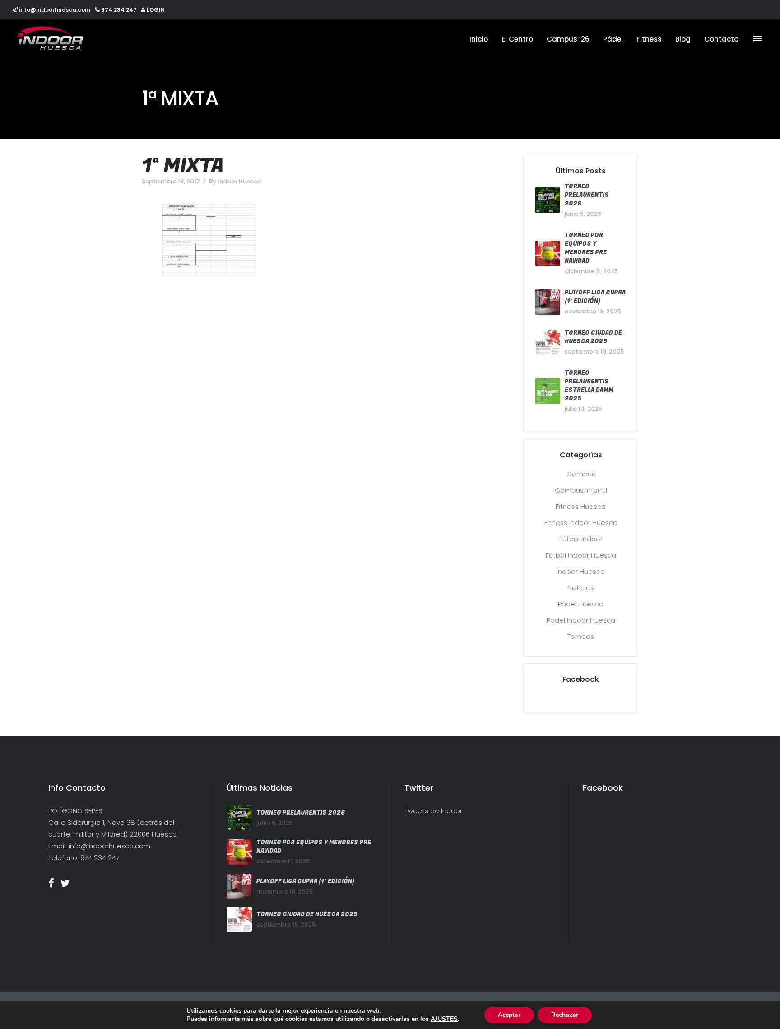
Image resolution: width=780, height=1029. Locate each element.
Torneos (580, 636)
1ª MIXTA (183, 166)
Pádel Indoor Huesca (581, 620)
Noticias (580, 587)
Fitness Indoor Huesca (581, 522)
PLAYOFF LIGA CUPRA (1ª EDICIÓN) (595, 296)
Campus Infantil (581, 490)
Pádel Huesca (581, 604)
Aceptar (509, 1014)
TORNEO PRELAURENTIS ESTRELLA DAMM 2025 (589, 385)
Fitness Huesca (581, 506)
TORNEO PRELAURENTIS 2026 (587, 195)
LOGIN (156, 10)
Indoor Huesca (239, 181)
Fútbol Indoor (581, 539)
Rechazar (564, 1014)
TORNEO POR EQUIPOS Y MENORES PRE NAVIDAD (586, 248)
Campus (580, 474)
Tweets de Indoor (433, 810)
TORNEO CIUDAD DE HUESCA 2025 (593, 336)
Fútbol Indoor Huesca (581, 555)
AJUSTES (444, 1019)
